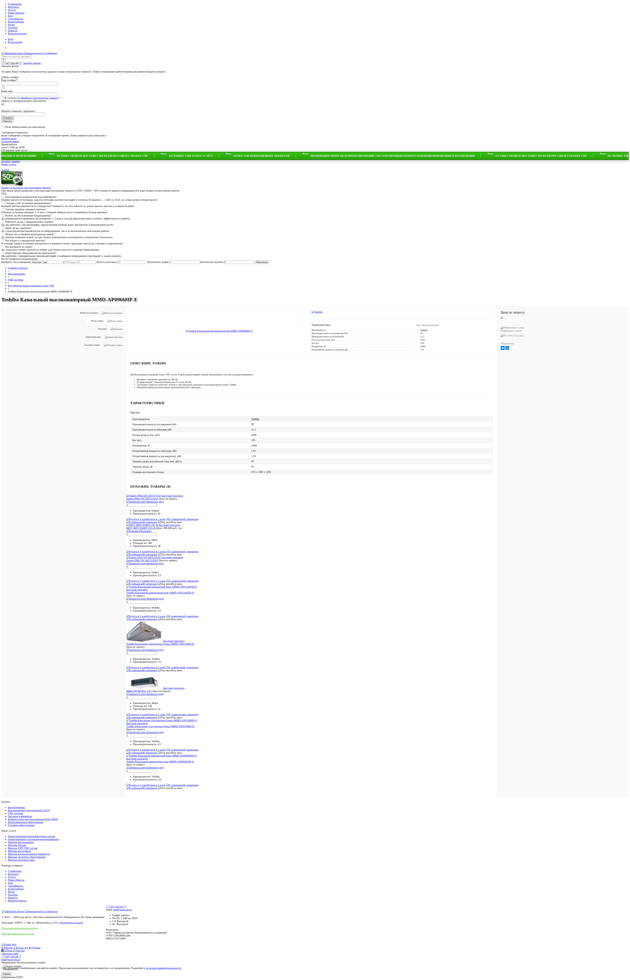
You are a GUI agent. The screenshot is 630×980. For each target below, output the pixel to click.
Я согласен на (32, 98)
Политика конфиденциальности (20, 928)
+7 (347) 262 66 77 (11, 956)
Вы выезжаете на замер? (18, 246)
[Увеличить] (219, 330)
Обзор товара (97, 321)
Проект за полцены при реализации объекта (26, 187)
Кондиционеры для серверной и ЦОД (29, 810)
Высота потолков (106, 262)
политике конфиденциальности (163, 968)
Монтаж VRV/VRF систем (23, 848)
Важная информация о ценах (18, 933)
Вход (10, 39)
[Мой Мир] (507, 348)
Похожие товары (92, 345)
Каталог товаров (10, 161)
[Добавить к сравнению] (304, 320)
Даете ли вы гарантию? (18, 228)
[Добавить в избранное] (304, 313)
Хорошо (6, 974)
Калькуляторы (16, 21)
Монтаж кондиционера (21, 842)
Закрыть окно (9, 138)
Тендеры (13, 27)
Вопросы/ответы (17, 33)
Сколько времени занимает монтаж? (25, 209)
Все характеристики (427, 324)
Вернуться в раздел (89, 313)
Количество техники (211, 262)
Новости (13, 30)
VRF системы (15, 813)
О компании (15, 4)
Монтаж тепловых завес (21, 860)
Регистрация (15, 42)
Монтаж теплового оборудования (26, 857)
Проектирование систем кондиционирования (33, 839)
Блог (10, 15)
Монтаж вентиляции (19, 851)
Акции (5, 169)
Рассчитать (262, 262)
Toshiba (423, 330)
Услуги (12, 10)
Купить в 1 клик (156, 519)
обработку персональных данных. (40, 98)
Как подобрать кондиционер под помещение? (31, 196)
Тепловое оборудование (21, 825)
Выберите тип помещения (16, 262)
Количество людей (158, 262)
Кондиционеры (16, 807)
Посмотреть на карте (71, 922)
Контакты (13, 7)
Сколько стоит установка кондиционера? (28, 203)
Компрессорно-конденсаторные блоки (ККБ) (33, 819)
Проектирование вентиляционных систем (31, 836)
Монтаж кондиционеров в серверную (29, 854)
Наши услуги (8, 164)
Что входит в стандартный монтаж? (25, 240)
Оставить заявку (10, 141)
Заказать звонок (32, 63)
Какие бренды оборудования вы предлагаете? (30, 253)
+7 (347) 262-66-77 (116, 906)
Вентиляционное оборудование (25, 822)
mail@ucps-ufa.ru (122, 909)
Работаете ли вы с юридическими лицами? (29, 221)
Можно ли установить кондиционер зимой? (29, 234)
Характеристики (93, 337)
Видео (11, 24)
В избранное (150, 522)
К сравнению (191, 519)
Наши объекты (16, 12)
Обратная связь (9, 953)
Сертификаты (15, 18)
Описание (102, 329)
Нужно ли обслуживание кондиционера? (28, 215)
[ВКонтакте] (503, 348)
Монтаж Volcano (17, 845)
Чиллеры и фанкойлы (20, 816)
